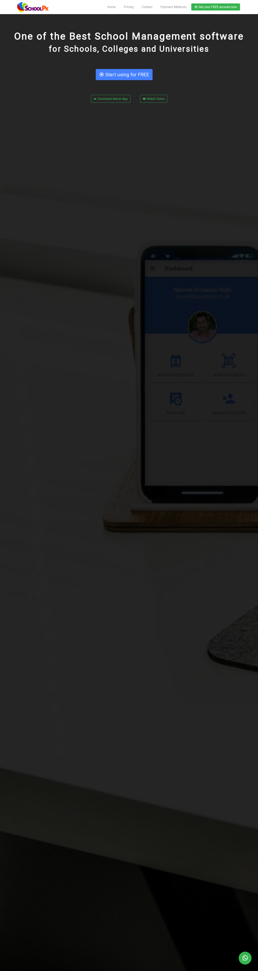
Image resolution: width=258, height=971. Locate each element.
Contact (147, 7)
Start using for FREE (126, 74)
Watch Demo (155, 99)
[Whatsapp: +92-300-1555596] (245, 958)
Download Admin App (112, 99)
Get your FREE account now (217, 7)
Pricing (129, 7)
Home (111, 7)
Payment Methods (173, 7)
